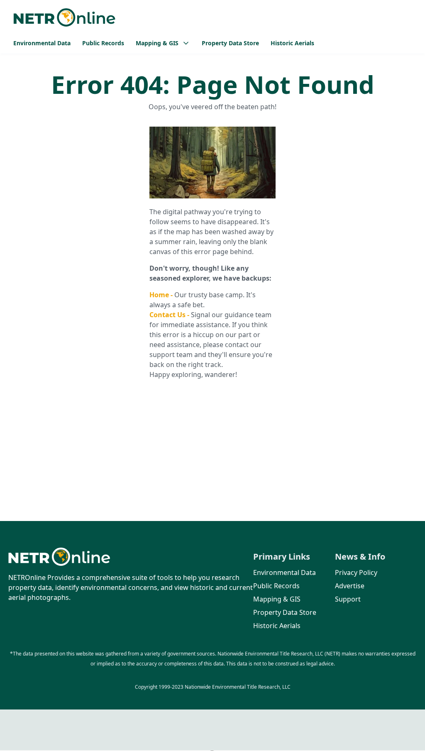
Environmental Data (42, 43)
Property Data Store (230, 43)
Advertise (349, 585)
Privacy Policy (356, 572)
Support (348, 599)
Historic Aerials (292, 43)
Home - (161, 294)
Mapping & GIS (276, 599)
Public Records (103, 43)
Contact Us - (170, 314)
